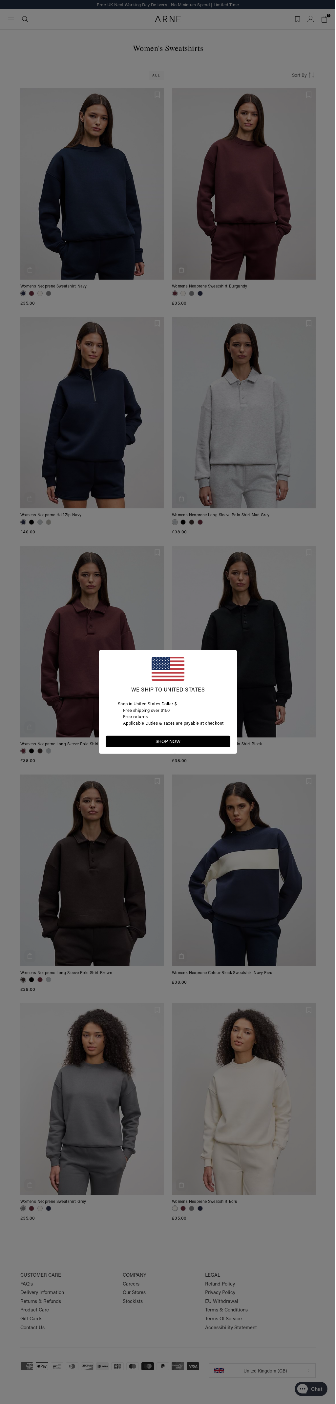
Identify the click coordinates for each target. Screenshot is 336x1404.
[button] (225, 741)
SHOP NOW (168, 741)
